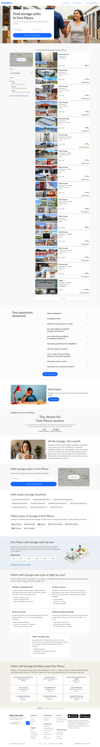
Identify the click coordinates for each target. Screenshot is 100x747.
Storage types (77, 3)
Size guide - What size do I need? (19, 95)
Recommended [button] (15, 73)
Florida (54, 708)
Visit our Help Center (50, 374)
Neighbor (39, 708)
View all (63, 298)
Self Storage (46, 708)
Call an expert (53, 399)
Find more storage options (32, 35)
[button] (42, 30)
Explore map (22, 59)
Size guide (66, 3)
